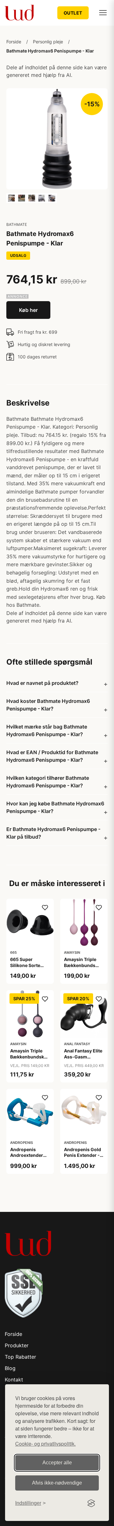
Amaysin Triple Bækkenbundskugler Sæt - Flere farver (32, 1056)
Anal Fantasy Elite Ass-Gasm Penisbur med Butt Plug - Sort (84, 1059)
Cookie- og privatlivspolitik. (45, 1443)
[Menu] (103, 12)
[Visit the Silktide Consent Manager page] (91, 1503)
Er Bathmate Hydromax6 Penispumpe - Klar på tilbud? (53, 833)
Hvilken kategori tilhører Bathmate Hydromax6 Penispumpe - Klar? (47, 782)
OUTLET (73, 13)
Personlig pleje (48, 41)
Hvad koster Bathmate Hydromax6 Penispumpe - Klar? (48, 705)
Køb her (28, 310)
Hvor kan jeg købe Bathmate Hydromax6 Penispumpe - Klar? (55, 807)
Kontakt (14, 1379)
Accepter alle (57, 1462)
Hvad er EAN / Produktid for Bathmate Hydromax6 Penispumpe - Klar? (52, 756)
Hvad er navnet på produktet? (42, 683)
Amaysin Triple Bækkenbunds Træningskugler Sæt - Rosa (81, 968)
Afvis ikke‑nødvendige (57, 1483)
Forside (13, 41)
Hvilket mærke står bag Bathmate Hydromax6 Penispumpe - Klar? (46, 730)
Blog (10, 1368)
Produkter (16, 1345)
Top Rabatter (20, 1357)
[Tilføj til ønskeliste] (45, 907)
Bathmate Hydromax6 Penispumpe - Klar (50, 50)
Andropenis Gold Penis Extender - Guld (82, 1155)
